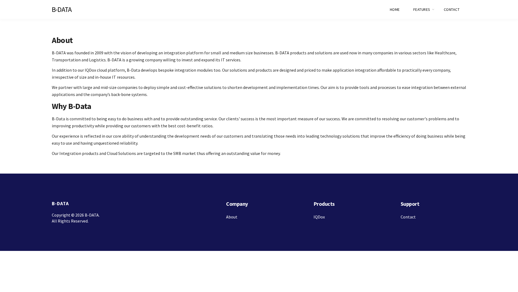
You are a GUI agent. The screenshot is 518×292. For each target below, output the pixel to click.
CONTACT (452, 9)
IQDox (319, 217)
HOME (395, 9)
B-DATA (61, 9)
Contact (408, 217)
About (231, 217)
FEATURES (421, 9)
